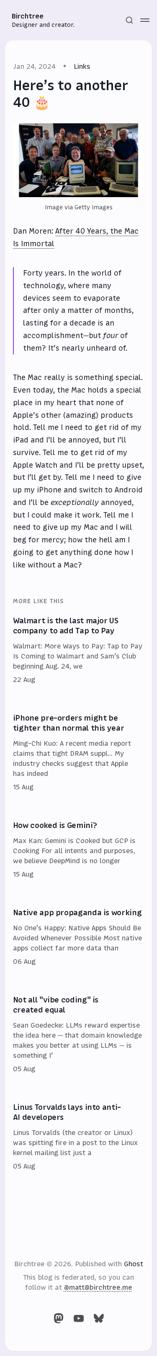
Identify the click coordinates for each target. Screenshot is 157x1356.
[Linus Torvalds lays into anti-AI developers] (78, 1137)
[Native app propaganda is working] (78, 937)
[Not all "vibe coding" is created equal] (78, 1034)
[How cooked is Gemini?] (78, 850)
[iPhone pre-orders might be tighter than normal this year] (78, 752)
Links (82, 66)
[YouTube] (78, 1318)
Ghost (133, 1263)
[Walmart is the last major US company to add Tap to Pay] (78, 650)
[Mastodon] (58, 1318)
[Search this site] (129, 20)
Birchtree (28, 16)
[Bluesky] (99, 1318)
